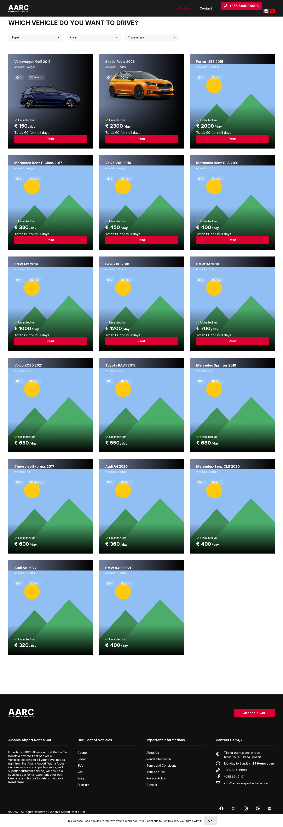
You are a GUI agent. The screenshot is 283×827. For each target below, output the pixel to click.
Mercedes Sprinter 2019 (216, 365)
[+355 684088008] (220, 770)
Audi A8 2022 (25, 568)
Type (15, 37)
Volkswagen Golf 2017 (32, 62)
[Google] (257, 808)
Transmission (136, 37)
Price (73, 37)
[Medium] (269, 808)
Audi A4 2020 (116, 466)
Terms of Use (155, 772)
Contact (151, 784)
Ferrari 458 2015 (209, 62)
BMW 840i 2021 (118, 568)
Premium (214, 66)
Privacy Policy (156, 778)
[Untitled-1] (18, 8)
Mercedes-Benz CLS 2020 (218, 466)
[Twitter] (233, 808)
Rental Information (158, 759)
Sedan (122, 66)
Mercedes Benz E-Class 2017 (38, 163)
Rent (50, 139)
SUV (211, 168)
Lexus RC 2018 (117, 264)
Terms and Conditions (161, 765)
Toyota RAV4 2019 (120, 365)
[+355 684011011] (220, 776)
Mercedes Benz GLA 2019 (217, 163)
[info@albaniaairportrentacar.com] (220, 783)
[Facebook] (221, 808)
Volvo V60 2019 (118, 163)
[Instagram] (245, 808)
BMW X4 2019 (207, 264)
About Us (152, 752)
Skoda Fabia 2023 (120, 62)
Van (211, 370)
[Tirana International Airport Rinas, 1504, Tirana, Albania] (220, 755)
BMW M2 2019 (26, 264)
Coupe (31, 269)
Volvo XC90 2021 (28, 365)
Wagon (31, 66)
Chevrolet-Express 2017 (34, 466)
